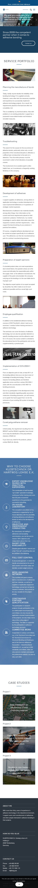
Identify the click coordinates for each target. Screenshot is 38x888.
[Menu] (34, 9)
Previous (1, 20)
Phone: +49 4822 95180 (13, 4)
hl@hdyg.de (13, 870)
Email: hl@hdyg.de (25, 4)
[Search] (30, 9)
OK (19, 884)
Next (36, 20)
